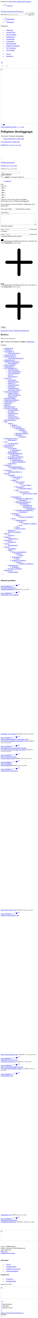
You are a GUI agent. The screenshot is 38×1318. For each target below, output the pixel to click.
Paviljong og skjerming (26, 644)
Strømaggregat (10, 37)
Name (3, 357)
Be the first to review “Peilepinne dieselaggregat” (15, 458)
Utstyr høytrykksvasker (16, 486)
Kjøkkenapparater (14, 586)
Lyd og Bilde (12, 576)
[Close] (1, 471)
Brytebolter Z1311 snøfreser (9, 861)
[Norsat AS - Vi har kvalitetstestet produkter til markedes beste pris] (12, 11)
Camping (18, 689)
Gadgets (7, 592)
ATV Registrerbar (14, 501)
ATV (10, 502)
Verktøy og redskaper (18, 596)
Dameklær (12, 669)
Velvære (11, 663)
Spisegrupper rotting (25, 616)
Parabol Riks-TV (9, 529)
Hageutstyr (12, 658)
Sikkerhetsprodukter (15, 599)
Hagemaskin (16, 624)
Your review (5, 340)
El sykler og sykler (10, 536)
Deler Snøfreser (13, 491)
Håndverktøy (12, 567)
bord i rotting (27, 613)
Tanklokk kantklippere (7, 717)
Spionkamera (12, 524)
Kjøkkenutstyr (13, 666)
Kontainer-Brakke (10, 526)
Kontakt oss (9, 56)
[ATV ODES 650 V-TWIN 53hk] (2, 139)
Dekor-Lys (11, 511)
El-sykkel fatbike (13, 537)
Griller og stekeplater (19, 589)
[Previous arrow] (3, 67)
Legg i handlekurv (6, 302)
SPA (13, 646)
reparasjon (22, 564)
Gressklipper (23, 639)
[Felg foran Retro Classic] (19, 884)
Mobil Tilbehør (13, 579)
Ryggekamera (20, 556)
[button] (7, 713)
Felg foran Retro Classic (8, 886)
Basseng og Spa (20, 656)
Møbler (14, 608)
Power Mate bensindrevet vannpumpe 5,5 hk (14, 868)
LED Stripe (12, 507)
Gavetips (7, 598)
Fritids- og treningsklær (19, 679)
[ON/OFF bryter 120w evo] (19, 1187)
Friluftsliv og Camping (30, 651)
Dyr (6, 569)
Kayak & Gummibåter (15, 696)
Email (3, 362)
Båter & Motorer (9, 534)
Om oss (8, 54)
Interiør (7, 664)
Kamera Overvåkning (11, 519)
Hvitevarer (15, 582)
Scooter (11, 542)
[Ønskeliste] (3, 125)
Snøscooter (8, 531)
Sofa (17, 618)
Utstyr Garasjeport (14, 481)
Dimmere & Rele (13, 509)
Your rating (4, 336)
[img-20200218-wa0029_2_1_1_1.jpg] (12, 127)
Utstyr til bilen (16, 554)
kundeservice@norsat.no (24, 1)
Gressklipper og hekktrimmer (27, 633)
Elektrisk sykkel (13, 541)
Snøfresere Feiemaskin (12, 46)
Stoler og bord (20, 609)
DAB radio (12, 591)
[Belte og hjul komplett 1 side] (19, 1111)
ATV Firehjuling (11, 48)
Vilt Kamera (8, 477)
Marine (14, 552)
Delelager (8, 698)
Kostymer (8, 668)
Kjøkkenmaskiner (17, 587)
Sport (6, 674)
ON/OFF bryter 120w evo (8, 1189)
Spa (21, 653)
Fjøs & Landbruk (11, 34)
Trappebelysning (13, 516)
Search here (4, 14)
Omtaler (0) (7, 309)
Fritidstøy (18, 681)
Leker (7, 671)
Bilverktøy (19, 562)
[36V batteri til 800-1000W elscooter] (19, 1194)
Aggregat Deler (13, 699)
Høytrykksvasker (11, 43)
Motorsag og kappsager (23, 629)
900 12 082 (12, 1)
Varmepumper (10, 39)
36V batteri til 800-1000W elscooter (11, 1196)
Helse (7, 661)
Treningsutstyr (16, 684)
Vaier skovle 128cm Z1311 (9, 1037)
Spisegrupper (19, 614)
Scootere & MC (10, 32)
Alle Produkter (10, 50)
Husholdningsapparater (15, 581)
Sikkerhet (22, 557)
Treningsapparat (13, 693)
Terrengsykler (13, 544)
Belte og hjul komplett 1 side (9, 1182)
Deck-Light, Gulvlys (14, 517)
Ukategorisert (30, 469)
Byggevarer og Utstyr (11, 566)
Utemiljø (11, 603)
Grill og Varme (17, 604)
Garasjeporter (10, 41)
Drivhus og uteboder (14, 659)
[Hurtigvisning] (19, 713)
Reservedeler (13, 504)
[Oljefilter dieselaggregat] (2, 148)
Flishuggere (23, 628)
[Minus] (20, 300)
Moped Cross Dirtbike (11, 527)
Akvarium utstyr (13, 571)
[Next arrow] (7, 67)
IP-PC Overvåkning (14, 522)
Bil (5, 549)
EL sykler (11, 539)
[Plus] (1, 300)
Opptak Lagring (13, 521)
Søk (30, 14)
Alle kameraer (16, 577)
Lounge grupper (24, 619)
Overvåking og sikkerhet (16, 584)
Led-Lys (7, 506)
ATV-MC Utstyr (13, 497)
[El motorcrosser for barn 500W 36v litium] (19, 875)
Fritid (21, 649)
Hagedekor (15, 641)
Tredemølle (15, 694)
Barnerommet (13, 673)
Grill (17, 606)
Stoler (21, 611)
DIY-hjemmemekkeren (15, 594)
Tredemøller (12, 676)
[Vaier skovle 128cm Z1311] (19, 967)
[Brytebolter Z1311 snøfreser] (19, 791)
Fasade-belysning (13, 512)
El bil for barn (9, 572)
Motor (10, 551)
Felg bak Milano (6, 893)
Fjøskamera (9, 30)
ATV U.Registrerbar (14, 499)
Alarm (7, 532)
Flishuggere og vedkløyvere (24, 626)
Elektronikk (8, 574)
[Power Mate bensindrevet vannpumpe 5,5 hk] (19, 867)
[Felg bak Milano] (19, 891)
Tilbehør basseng (20, 648)
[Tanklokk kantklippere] (19, 715)
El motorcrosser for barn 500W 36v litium (13, 877)
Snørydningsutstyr (10, 547)
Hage (6, 601)
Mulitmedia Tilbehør (21, 561)
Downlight (11, 514)
